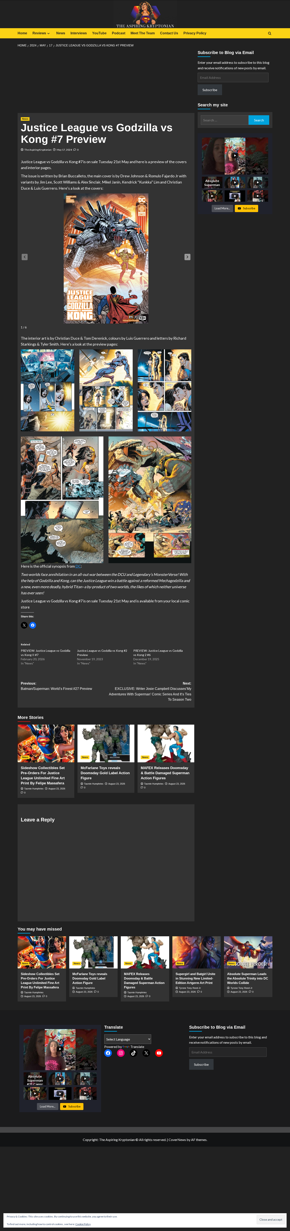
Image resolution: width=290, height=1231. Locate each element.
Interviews (78, 33)
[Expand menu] (48, 33)
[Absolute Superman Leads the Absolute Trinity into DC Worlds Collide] (248, 952)
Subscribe (210, 90)
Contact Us (169, 33)
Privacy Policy (194, 33)
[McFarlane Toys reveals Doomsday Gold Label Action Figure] (105, 743)
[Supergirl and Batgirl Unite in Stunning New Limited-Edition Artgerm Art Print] (196, 952)
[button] (187, 257)
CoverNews (177, 1140)
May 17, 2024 (64, 149)
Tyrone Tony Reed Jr (190, 988)
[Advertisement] (106, 81)
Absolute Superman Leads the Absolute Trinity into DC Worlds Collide (247, 978)
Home (22, 33)
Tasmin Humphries (34, 788)
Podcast (118, 33)
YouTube (99, 33)
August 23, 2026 (56, 788)
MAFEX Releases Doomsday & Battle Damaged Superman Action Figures (165, 773)
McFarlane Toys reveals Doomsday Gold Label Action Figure (105, 773)
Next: (150, 692)
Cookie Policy (83, 1224)
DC (78, 566)
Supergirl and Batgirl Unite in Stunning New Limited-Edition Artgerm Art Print (195, 978)
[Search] (269, 33)
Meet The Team (143, 33)
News (60, 33)
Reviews (39, 33)
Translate (137, 1047)
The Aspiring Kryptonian (38, 149)
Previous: (56, 686)
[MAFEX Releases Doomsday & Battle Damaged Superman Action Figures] (166, 743)
